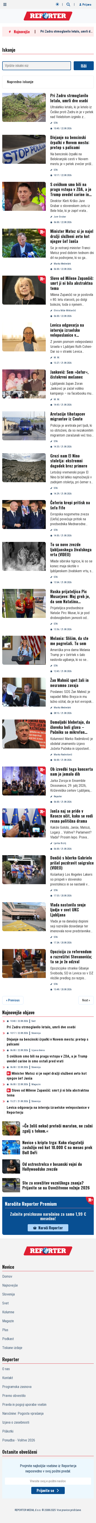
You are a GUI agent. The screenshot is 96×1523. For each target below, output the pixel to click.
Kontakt (7, 1378)
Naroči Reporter (50, 1227)
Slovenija (36, 1033)
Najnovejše (10, 1285)
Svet (33, 1021)
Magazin (36, 1084)
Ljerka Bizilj (60, 843)
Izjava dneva (38, 1050)
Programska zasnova (16, 1387)
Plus (5, 1330)
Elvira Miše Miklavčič (65, 310)
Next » (86, 1000)
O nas (6, 1369)
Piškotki (7, 1431)
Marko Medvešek (62, 263)
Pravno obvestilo (14, 1396)
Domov (7, 1276)
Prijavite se (45, 1490)
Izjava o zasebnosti (15, 1422)
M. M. (57, 357)
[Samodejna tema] (57, 4)
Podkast (8, 1339)
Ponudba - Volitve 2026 (18, 1440)
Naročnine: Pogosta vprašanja (23, 1413)
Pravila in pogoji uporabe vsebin (24, 1404)
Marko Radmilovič (63, 754)
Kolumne (8, 1312)
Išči (84, 66)
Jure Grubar (60, 216)
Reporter (58, 796)
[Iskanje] (68, 4)
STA (56, 122)
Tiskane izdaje (12, 1348)
